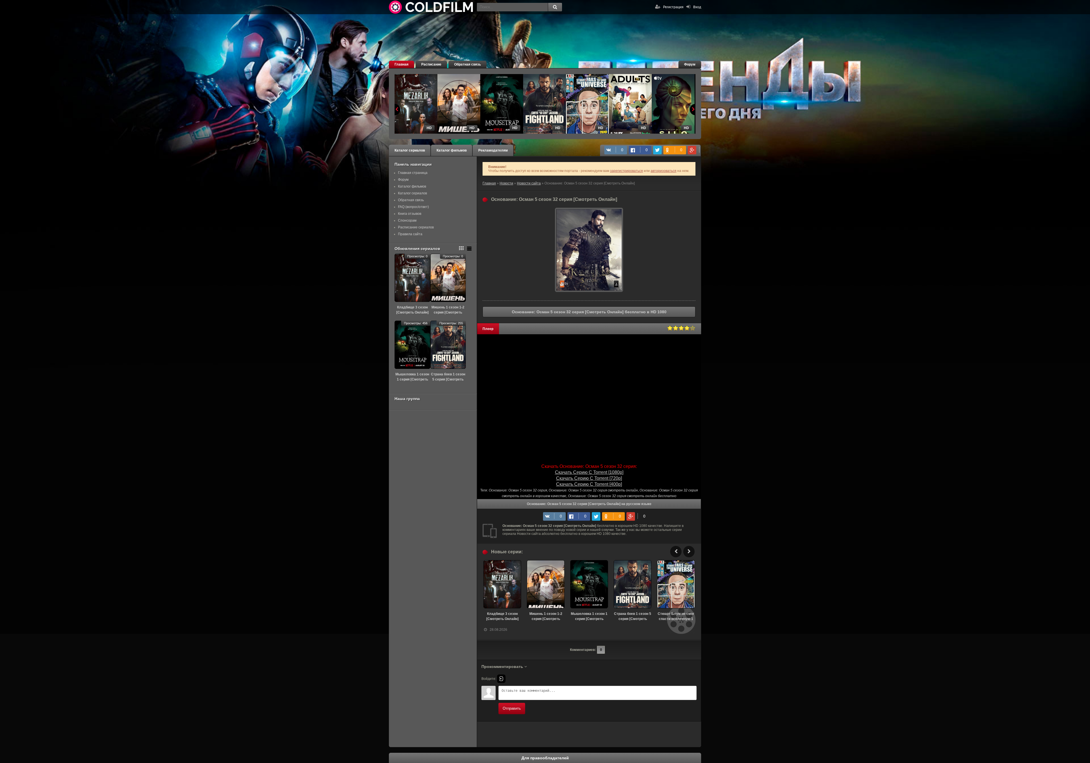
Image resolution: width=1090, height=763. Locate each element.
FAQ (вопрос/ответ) (413, 207)
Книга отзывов (409, 214)
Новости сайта (529, 183)
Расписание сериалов (416, 227)
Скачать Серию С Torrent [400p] (589, 484)
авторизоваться (663, 171)
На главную (431, 7)
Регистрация (673, 7)
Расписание (431, 64)
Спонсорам (407, 220)
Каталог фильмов (452, 150)
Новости (506, 183)
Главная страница (412, 173)
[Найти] (555, 7)
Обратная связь (467, 64)
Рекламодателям (493, 150)
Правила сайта (410, 234)
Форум (689, 64)
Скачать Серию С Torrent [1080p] (589, 472)
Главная (401, 64)
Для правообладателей (545, 758)
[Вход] (501, 678)
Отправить (512, 708)
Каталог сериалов (410, 150)
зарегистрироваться (626, 171)
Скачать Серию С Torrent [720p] (589, 478)
